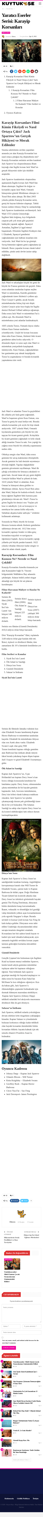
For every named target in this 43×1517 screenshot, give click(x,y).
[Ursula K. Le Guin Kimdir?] (7, 1433)
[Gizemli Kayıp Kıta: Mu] (7, 1443)
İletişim (36, 1498)
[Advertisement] (21, 386)
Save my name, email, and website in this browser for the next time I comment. (20, 1342)
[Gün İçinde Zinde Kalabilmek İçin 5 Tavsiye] (7, 1374)
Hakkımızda (9, 1498)
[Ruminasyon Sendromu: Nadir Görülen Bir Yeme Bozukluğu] (7, 1453)
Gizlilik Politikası (23, 1498)
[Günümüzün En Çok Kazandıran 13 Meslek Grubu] (7, 1394)
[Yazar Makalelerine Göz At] (21, 1214)
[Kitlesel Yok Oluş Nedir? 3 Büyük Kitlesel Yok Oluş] (7, 1413)
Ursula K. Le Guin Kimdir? (22, 1430)
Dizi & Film (6, 32)
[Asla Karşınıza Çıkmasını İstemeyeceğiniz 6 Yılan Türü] (7, 1384)
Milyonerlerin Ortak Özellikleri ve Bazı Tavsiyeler (11, 1240)
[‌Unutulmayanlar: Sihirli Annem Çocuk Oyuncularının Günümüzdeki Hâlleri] (12, 1264)
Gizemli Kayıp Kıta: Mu (21, 1440)
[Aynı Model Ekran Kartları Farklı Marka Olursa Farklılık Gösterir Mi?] (7, 1403)
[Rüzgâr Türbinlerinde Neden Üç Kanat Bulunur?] (7, 1423)
